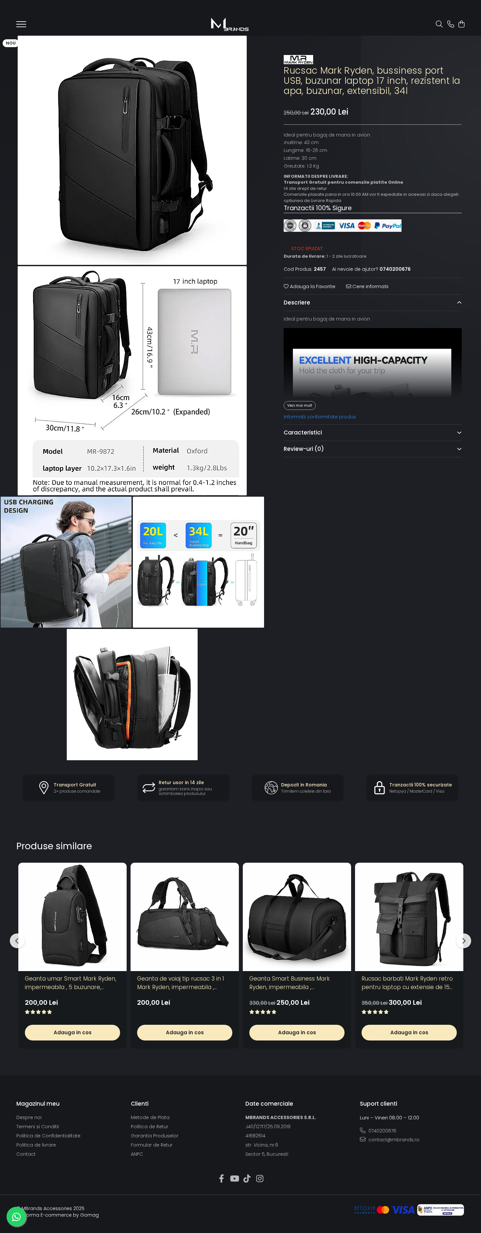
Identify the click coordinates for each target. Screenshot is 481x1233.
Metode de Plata (150, 1117)
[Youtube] (234, 1179)
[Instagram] (259, 1179)
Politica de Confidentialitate (48, 1135)
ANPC (137, 1154)
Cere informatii (369, 286)
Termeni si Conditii (37, 1126)
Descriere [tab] (297, 303)
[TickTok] (247, 1179)
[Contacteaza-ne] (450, 24)
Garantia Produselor (154, 1135)
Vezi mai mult (299, 405)
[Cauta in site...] (439, 24)
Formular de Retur (151, 1145)
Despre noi (29, 1117)
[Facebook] (221, 1179)
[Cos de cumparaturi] (461, 24)
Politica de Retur (149, 1126)
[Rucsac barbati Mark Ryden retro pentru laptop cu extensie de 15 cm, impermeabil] (409, 917)
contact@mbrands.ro (393, 1139)
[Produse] (21, 26)
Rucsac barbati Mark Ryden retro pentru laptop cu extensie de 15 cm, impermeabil (407, 983)
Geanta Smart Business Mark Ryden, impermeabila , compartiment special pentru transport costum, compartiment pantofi (296, 983)
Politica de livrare (36, 1145)
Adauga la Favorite (312, 286)
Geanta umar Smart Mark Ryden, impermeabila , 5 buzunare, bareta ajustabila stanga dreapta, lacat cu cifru (72, 983)
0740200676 (381, 1131)
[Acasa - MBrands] (230, 24)
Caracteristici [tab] (303, 432)
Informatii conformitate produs (320, 417)
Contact (26, 1154)
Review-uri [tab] (304, 449)
